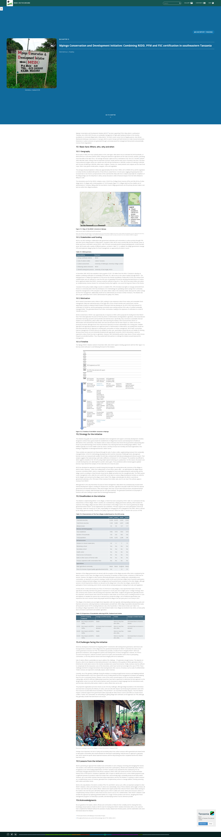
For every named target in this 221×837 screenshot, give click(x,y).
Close (210, 823)
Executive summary (39, 834)
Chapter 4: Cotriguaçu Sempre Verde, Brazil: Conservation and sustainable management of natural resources (56, 834)
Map (210, 3)
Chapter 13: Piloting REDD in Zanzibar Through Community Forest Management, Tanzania (96, 834)
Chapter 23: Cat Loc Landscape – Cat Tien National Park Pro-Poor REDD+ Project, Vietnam (140, 834)
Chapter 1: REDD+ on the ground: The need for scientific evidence (43, 834)
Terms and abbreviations (154, 834)
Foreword (34, 834)
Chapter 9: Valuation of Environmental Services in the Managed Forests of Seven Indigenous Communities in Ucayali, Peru (78, 834)
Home (21, 834)
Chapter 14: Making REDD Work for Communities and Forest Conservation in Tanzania (100, 834)
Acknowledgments (30, 834)
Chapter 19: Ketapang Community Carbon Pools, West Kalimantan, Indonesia (123, 834)
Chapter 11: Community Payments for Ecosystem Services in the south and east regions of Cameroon (87, 834)
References (149, 834)
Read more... (203, 823)
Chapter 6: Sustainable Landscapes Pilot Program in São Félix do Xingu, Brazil (65, 834)
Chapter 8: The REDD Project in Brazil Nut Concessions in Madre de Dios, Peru (74, 834)
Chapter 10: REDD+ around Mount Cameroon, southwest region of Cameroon (83, 834)
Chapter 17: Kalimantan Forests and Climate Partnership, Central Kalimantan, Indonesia (114, 834)
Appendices (167, 834)
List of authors (25, 834)
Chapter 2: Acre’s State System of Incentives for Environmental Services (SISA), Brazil (47, 834)
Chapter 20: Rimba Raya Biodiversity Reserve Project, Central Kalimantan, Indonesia (127, 834)
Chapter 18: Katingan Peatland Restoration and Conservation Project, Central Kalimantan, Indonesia (118, 834)
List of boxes (162, 834)
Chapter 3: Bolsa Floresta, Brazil (52, 834)
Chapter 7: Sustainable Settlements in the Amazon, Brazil (69, 834)
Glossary (158, 834)
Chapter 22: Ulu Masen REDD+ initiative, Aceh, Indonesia (136, 834)
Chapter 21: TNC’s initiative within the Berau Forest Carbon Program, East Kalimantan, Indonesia (131, 834)
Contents (199, 3)
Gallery (187, 3)
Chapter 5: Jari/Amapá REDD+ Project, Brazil (61, 834)
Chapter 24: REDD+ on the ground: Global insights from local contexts (145, 834)
